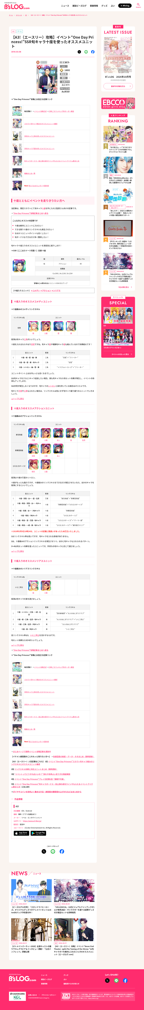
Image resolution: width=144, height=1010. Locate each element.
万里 (20, 391)
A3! (26, 15)
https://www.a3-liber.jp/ (32, 821)
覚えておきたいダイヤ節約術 (39, 186)
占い (113, 6)
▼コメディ (35, 290)
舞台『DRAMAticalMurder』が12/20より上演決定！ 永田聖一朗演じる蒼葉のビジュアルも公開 (120, 180)
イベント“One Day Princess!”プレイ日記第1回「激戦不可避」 (40, 779)
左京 (83, 440)
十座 (43, 208)
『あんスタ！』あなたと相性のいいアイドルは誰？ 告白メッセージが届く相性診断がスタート (121, 212)
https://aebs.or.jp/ (93, 998)
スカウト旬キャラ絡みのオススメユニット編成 (40, 124)
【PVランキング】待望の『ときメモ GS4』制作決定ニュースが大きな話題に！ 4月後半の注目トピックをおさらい (120, 244)
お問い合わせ (32, 995)
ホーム (11, 15)
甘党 (33, 344)
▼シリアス (55, 290)
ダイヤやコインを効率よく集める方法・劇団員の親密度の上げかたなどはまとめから (47, 791)
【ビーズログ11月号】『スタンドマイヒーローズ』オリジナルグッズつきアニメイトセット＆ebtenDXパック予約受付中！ (31, 910)
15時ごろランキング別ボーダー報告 (61, 111)
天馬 (33, 456)
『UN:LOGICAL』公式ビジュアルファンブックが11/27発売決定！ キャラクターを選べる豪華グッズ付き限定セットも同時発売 (74, 910)
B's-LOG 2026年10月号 (118, 76)
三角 (25, 339)
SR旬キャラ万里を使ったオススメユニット (39, 148)
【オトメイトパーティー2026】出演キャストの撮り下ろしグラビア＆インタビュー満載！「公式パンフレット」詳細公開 (31, 949)
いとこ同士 (34, 635)
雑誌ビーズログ (79, 6)
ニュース (65, 6)
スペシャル (19, 15)
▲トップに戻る (17, 398)
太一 (58, 440)
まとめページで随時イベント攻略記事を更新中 (32, 751)
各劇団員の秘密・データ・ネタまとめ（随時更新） (73, 756)
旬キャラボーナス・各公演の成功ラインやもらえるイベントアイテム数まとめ (51, 161)
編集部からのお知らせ (71, 983)
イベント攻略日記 (40, 111)
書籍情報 (94, 6)
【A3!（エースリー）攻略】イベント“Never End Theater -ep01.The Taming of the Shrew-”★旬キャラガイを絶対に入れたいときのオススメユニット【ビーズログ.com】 (74, 950)
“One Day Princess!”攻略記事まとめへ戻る (30, 213)
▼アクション (45, 290)
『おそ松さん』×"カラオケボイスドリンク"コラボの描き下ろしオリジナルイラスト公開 (120, 149)
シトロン (51, 386)
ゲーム (20, 31)
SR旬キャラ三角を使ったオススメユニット (39, 136)
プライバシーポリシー (49, 995)
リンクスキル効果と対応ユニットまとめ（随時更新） (36, 769)
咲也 (33, 471)
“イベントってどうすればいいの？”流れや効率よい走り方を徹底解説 (42, 774)
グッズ (104, 6)
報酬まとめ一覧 (29, 173)
